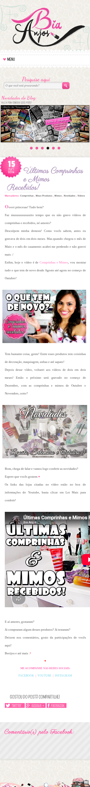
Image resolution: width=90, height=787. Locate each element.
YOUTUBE (44, 675)
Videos (81, 196)
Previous (8, 123)
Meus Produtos (44, 196)
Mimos (58, 196)
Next (83, 121)
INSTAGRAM (63, 675)
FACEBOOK (26, 675)
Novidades (69, 196)
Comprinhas (27, 196)
